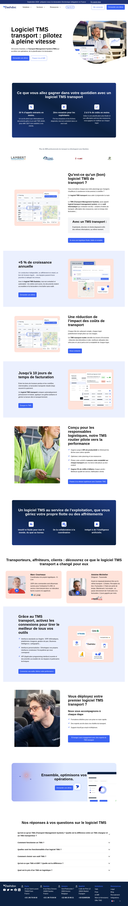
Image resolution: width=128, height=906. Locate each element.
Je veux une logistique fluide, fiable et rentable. (86, 240)
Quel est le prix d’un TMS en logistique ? (35, 870)
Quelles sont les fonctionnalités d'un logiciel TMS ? (40, 849)
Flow (96, 892)
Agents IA (70, 7)
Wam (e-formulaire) (101, 897)
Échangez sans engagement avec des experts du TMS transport (88, 739)
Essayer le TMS (25, 405)
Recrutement (115, 895)
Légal (113, 889)
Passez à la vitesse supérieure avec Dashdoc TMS (88, 481)
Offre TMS (98, 900)
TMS (96, 889)
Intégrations (115, 897)
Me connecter (98, 7)
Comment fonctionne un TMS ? (31, 843)
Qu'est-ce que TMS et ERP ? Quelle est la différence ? (40, 863)
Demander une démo (115, 7)
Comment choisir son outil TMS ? (32, 856)
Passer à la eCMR (38, 58)
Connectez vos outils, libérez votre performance (37, 671)
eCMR (97, 895)
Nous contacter (75, 351)
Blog (112, 892)
